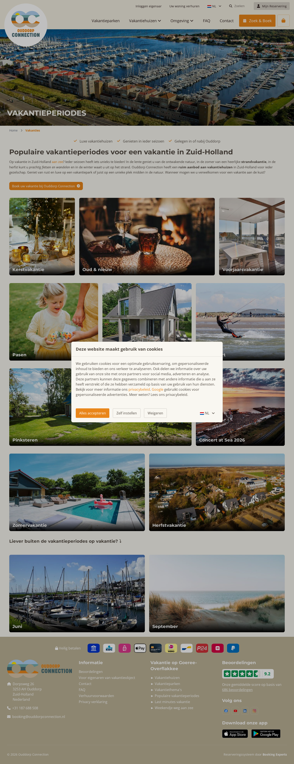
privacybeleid (139, 389)
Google (157, 389)
